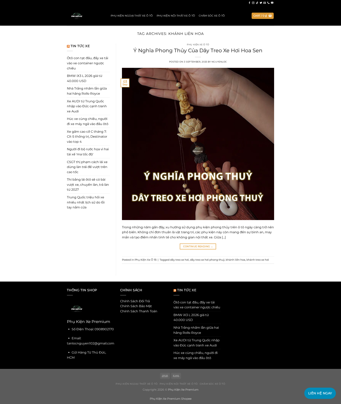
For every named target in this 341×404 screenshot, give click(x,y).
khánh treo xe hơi (257, 259)
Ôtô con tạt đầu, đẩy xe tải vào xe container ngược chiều (87, 63)
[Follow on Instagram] (253, 3)
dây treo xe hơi (179, 259)
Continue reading (198, 246)
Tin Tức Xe (80, 46)
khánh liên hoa (235, 259)
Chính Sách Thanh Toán (138, 311)
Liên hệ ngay (320, 393)
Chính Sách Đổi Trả (135, 301)
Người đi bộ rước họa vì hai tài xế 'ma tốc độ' (88, 151)
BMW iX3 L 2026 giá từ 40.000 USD (84, 78)
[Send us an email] (264, 3)
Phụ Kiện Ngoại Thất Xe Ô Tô (132, 15)
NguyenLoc (219, 61)
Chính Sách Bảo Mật (136, 306)
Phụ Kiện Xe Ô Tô (198, 44)
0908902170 (104, 329)
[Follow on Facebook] (249, 3)
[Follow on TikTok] (257, 3)
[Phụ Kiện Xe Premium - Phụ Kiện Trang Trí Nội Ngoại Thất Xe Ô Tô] (85, 16)
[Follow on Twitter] (261, 3)
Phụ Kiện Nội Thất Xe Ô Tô (176, 15)
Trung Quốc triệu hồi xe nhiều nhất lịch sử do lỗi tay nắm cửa (86, 202)
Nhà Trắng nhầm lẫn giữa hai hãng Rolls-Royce (87, 91)
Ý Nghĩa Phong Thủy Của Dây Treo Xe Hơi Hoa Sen (197, 50)
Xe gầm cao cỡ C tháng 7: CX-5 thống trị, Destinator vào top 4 (87, 137)
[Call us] (268, 3)
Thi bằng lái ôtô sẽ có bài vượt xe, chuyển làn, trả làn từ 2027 (88, 184)
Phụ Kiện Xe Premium (183, 389)
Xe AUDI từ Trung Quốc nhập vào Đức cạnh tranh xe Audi (87, 106)
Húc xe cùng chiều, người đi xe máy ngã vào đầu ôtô (87, 121)
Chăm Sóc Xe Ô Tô (212, 15)
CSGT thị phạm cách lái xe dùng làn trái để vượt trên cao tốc (87, 167)
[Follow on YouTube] (272, 3)
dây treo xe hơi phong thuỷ (207, 259)
